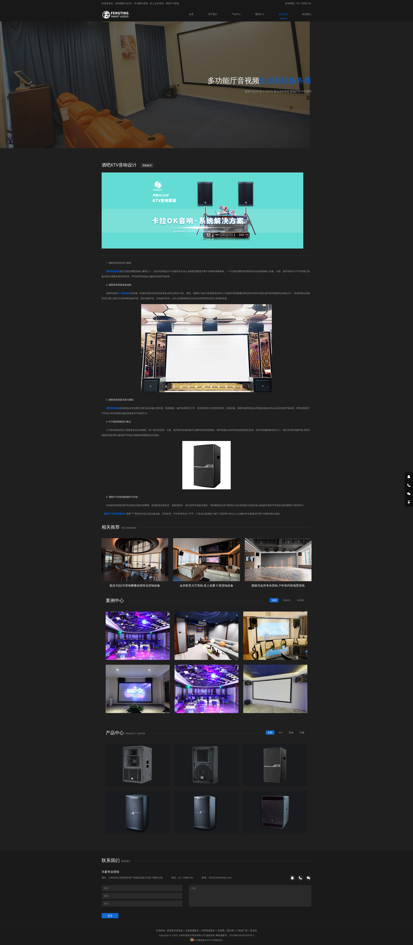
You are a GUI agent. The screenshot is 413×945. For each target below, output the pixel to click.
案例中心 (259, 14)
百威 (291, 732)
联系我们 (306, 14)
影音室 (253, 930)
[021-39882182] (409, 485)
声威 (302, 732)
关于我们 (212, 14)
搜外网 (230, 930)
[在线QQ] (409, 477)
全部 (274, 600)
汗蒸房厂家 (242, 930)
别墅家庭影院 (208, 930)
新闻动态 (283, 14)
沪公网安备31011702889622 (208, 940)
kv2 (280, 732)
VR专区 (300, 600)
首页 (191, 14)
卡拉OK (287, 600)
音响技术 (147, 165)
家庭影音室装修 (175, 930)
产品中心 (236, 14)
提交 (110, 915)
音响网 (221, 930)
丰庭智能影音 (192, 930)
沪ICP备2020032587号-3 (241, 935)
